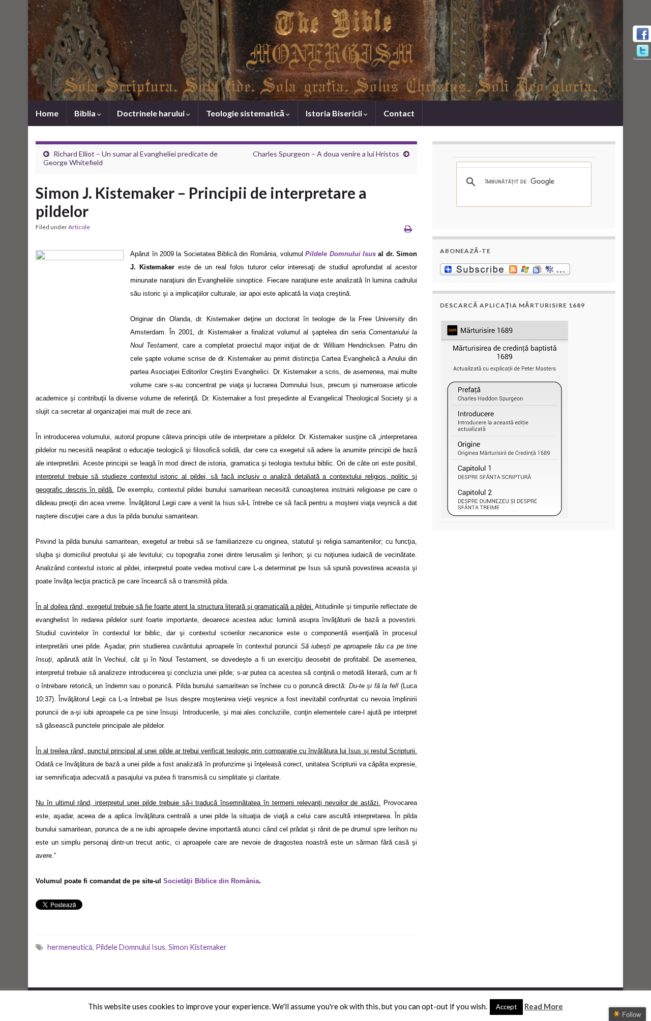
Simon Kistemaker (197, 947)
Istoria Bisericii (335, 113)
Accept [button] (506, 1007)
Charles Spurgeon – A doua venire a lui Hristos (326, 153)
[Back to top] (628, 998)
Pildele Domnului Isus (130, 947)
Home (47, 113)
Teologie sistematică (246, 113)
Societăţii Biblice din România (211, 881)
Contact (399, 113)
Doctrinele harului (151, 113)
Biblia (85, 113)
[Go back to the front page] (325, 50)
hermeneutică (70, 947)
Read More (543, 1006)
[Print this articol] (408, 228)
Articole (79, 227)
